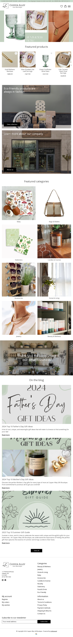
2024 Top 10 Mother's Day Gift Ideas (17, 479)
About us (40, 599)
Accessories (19, 298)
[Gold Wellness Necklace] (10, 59)
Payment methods (43, 608)
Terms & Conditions (44, 602)
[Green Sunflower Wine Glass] (45, 59)
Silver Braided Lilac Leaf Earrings (27, 70)
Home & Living (54, 298)
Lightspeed (53, 631)
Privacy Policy (42, 605)
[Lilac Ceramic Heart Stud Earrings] (63, 59)
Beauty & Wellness (54, 336)
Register (5, 599)
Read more (6, 435)
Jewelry (18, 336)
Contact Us (41, 614)
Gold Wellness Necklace (10, 70)
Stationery (18, 260)
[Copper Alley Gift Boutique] (13, 6)
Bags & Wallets (54, 222)
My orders (5, 602)
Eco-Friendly (41, 592)
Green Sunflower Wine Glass (45, 70)
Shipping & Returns (44, 611)
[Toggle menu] (69, 6)
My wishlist (6, 605)
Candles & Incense (54, 260)
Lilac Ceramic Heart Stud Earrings (63, 71)
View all (36, 551)
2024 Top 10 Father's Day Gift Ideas (17, 426)
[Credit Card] (36, 634)
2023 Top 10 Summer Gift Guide (16, 532)
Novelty (40, 584)
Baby (19, 222)
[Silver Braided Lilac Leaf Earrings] (28, 59)
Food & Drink (42, 589)
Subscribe (44, 622)
